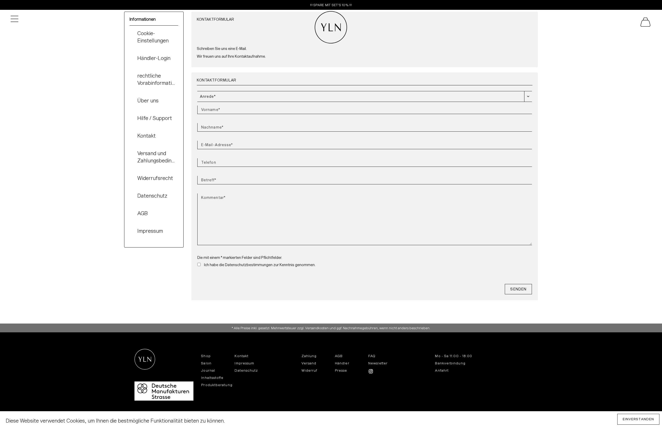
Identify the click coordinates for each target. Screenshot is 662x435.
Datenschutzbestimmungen (249, 264)
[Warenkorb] (640, 23)
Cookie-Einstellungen (153, 36)
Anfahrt (442, 370)
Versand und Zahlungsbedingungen (157, 156)
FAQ (371, 356)
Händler (342, 363)
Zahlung (309, 356)
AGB (142, 213)
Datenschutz (152, 195)
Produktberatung (216, 385)
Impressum (150, 231)
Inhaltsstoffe (212, 378)
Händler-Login (153, 58)
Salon (206, 363)
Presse (341, 370)
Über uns (148, 100)
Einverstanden (638, 419)
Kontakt (146, 135)
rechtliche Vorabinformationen (157, 79)
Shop (205, 356)
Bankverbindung (450, 363)
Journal (208, 370)
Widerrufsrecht (155, 178)
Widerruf (310, 370)
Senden (518, 289)
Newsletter (378, 363)
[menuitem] (574, 23)
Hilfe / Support (154, 118)
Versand (309, 363)
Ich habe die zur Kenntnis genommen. (259, 264)
